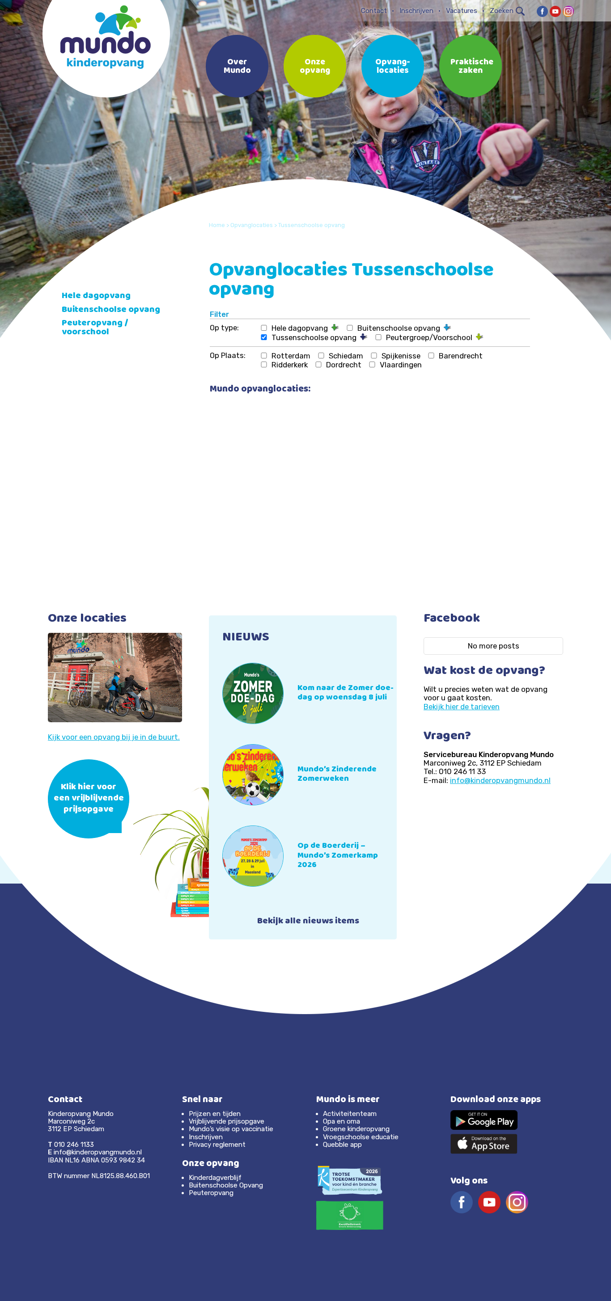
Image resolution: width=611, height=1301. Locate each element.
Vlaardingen (401, 364)
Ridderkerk (290, 364)
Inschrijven (416, 11)
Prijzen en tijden (215, 1114)
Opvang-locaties (392, 67)
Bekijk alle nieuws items (308, 922)
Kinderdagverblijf (215, 1178)
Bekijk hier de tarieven (462, 706)
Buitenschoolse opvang (400, 328)
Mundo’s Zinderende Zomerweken (337, 774)
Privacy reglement (217, 1145)
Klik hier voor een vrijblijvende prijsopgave (89, 799)
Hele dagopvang (301, 328)
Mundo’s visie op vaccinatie (231, 1129)
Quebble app (342, 1145)
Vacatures (461, 11)
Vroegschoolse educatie (361, 1137)
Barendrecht (461, 355)
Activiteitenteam (350, 1114)
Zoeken (501, 11)
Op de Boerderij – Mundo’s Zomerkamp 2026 (337, 856)
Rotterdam (291, 355)
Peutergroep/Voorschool (431, 337)
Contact (374, 11)
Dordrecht (343, 364)
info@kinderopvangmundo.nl (500, 780)
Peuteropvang (211, 1193)
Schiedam (346, 355)
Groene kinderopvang (356, 1129)
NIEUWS (245, 638)
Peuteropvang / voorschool (95, 328)
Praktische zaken (471, 67)
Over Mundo (237, 67)
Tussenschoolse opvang (316, 337)
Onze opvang (315, 67)
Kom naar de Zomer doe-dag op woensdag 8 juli (345, 693)
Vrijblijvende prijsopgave (226, 1121)
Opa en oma (341, 1121)
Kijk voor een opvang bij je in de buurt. (114, 737)
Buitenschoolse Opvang (226, 1185)
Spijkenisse (401, 355)
